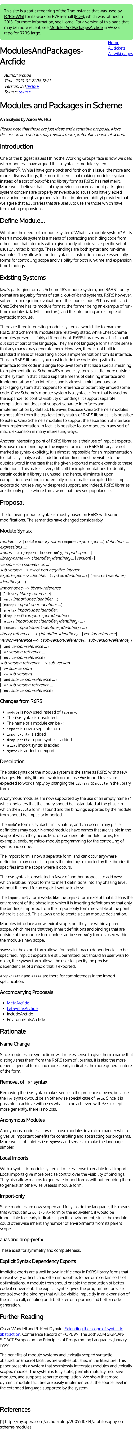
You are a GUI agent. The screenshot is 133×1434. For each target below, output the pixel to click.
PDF (79, 16)
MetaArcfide (18, 1003)
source (25, 92)
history (32, 86)
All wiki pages (120, 53)
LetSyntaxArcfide (22, 1008)
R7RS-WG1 (14, 16)
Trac (71, 11)
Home (68, 22)
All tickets (117, 48)
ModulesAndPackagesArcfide (76, 27)
